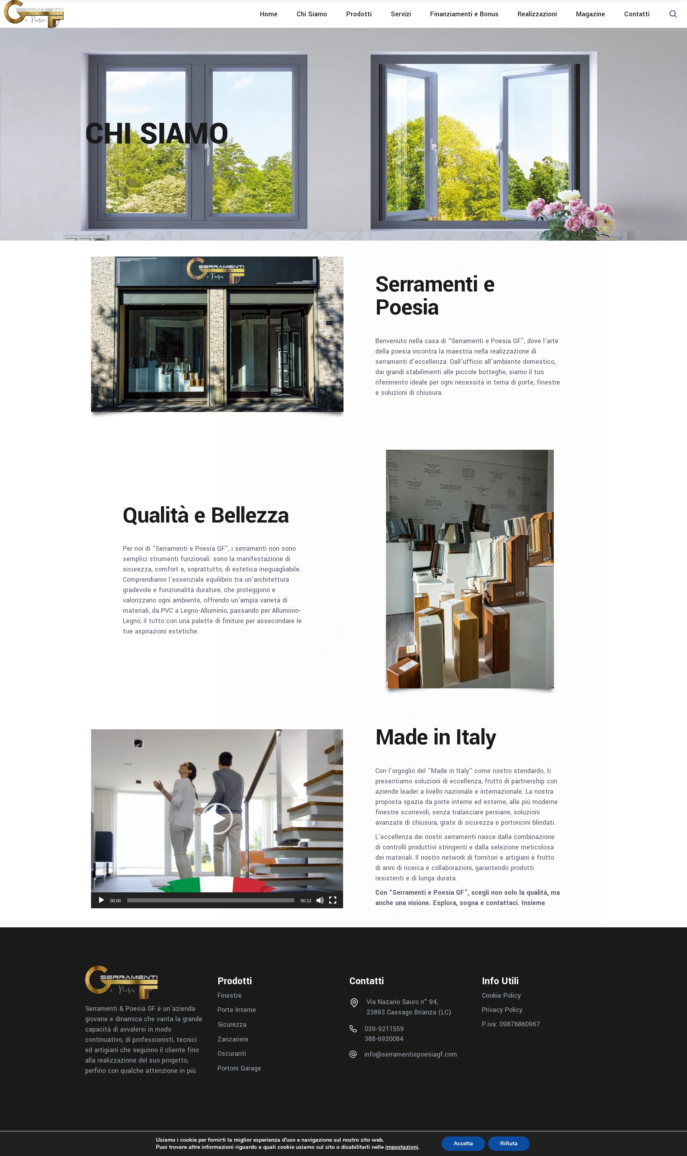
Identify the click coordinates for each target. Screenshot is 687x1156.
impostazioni (401, 1147)
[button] (217, 819)
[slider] (210, 900)
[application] (217, 818)
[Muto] (320, 900)
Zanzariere (232, 1038)
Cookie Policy (501, 995)
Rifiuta (509, 1143)
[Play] (101, 900)
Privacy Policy (502, 1009)
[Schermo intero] (333, 900)
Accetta (463, 1143)
